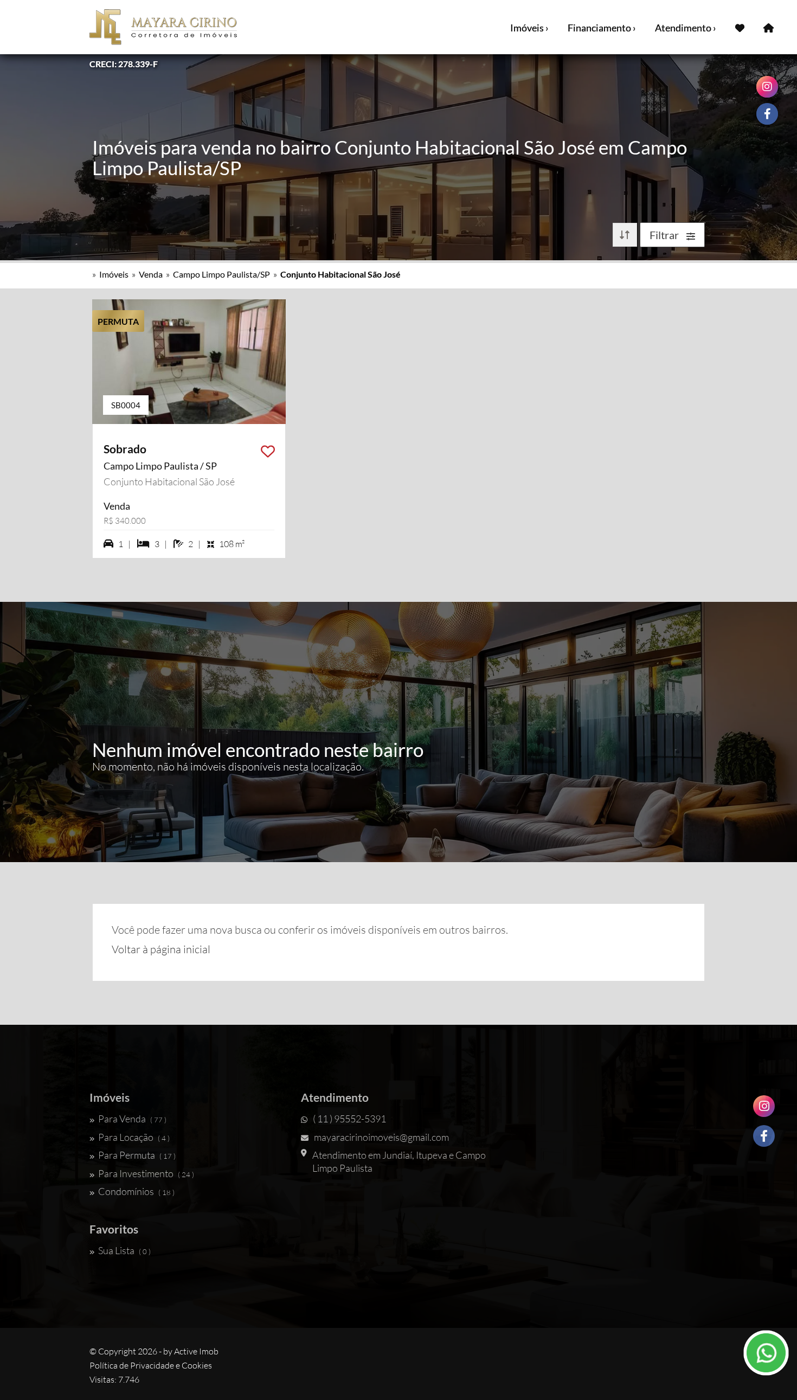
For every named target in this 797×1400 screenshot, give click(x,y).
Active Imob (196, 1351)
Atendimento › (685, 28)
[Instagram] (764, 1106)
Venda (151, 274)
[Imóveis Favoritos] (739, 27)
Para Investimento (146, 1173)
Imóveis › (529, 28)
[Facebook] (764, 1136)
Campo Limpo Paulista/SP (221, 274)
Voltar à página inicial (161, 949)
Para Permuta (137, 1155)
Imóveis (113, 274)
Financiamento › (602, 28)
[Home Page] (768, 27)
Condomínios (136, 1191)
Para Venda (132, 1119)
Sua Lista (124, 1250)
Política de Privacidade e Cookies (150, 1365)
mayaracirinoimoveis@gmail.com (381, 1137)
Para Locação (134, 1137)
